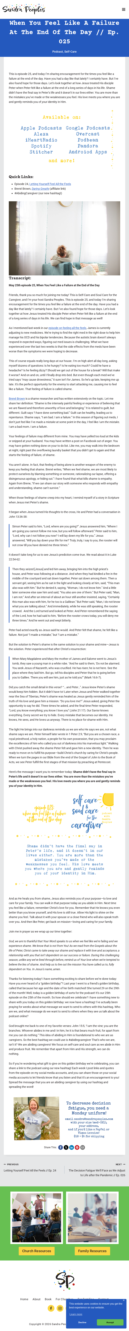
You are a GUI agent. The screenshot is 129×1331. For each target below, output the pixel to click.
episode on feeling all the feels (67, 328)
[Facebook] (51, 1308)
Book (48, 1299)
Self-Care (70, 51)
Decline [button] (82, 1322)
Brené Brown (17, 398)
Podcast (57, 51)
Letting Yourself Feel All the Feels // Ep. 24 (30, 1167)
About (37, 1299)
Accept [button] (110, 1322)
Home (24, 1299)
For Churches (64, 1299)
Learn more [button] (76, 1314)
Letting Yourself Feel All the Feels (50, 184)
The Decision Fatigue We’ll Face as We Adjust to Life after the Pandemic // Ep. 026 (97, 1170)
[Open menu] (123, 9)
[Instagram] (60, 1308)
